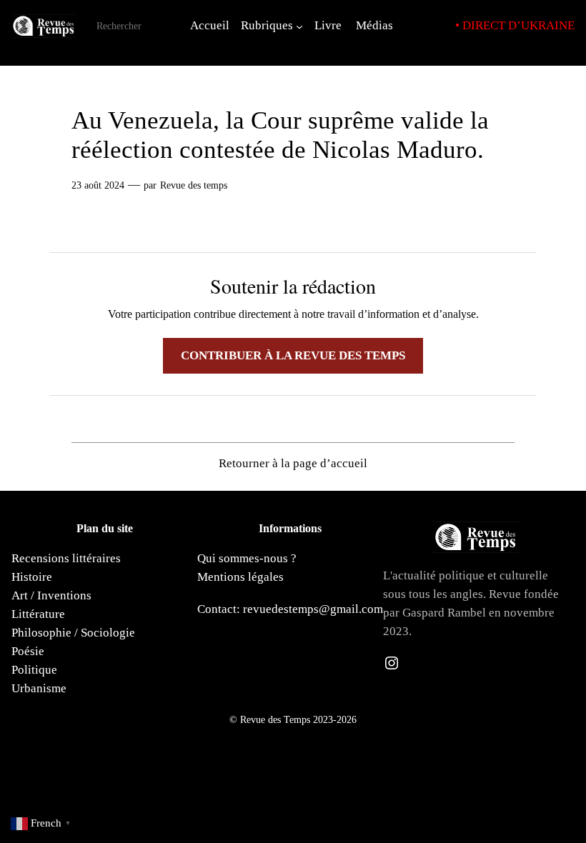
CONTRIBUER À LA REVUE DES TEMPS (293, 355)
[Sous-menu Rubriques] (299, 25)
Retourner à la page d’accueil (293, 463)
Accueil (209, 25)
